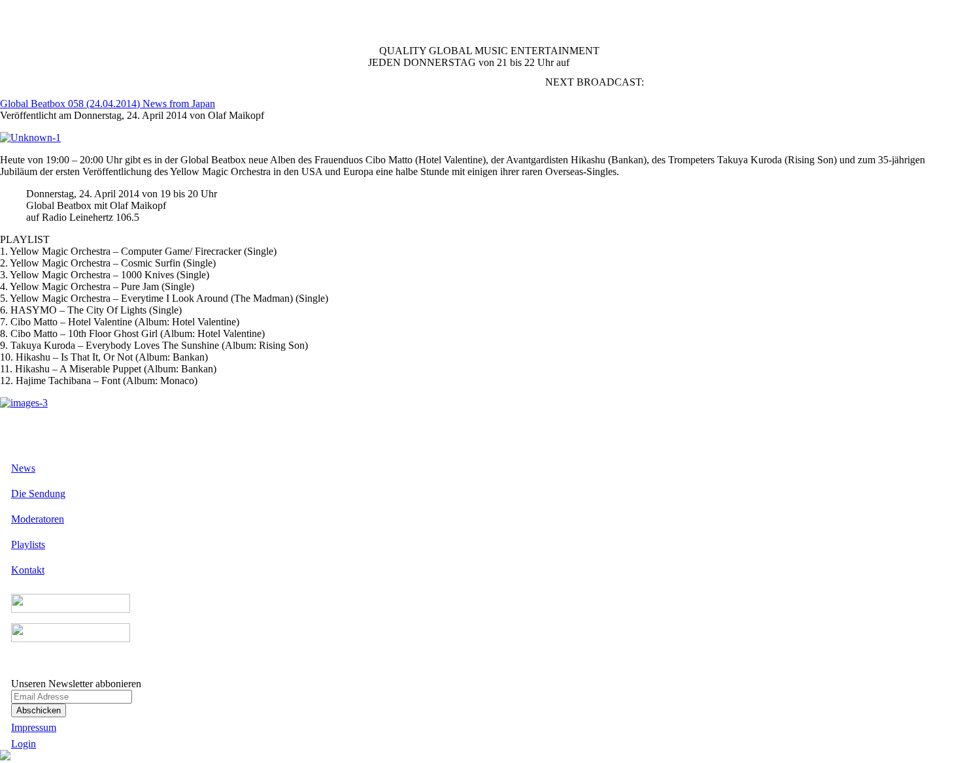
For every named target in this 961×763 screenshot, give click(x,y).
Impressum (33, 727)
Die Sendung (38, 493)
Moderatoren (37, 519)
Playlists (28, 544)
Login (23, 743)
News (23, 468)
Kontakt (27, 570)
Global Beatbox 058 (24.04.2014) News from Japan (107, 103)
